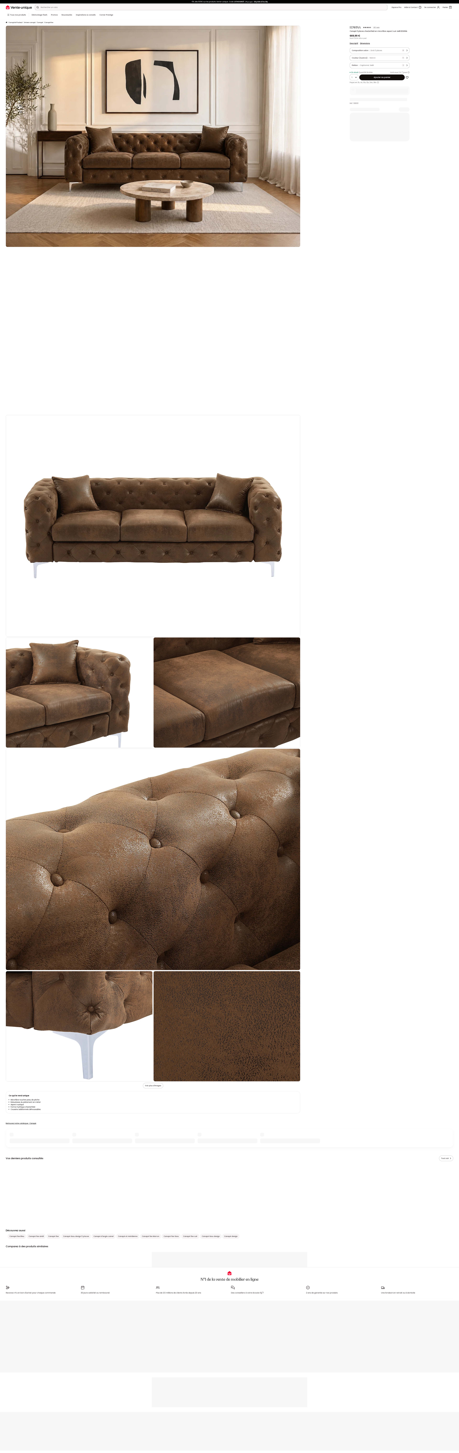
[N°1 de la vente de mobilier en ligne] (19, 7)
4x (361, 82)
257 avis (376, 27)
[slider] (156, 410)
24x (371, 82)
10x (364, 82)
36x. (375, 82)
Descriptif (354, 43)
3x (359, 82)
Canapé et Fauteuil (15, 22)
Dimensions (365, 43)
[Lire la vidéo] (9, 410)
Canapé (40, 22)
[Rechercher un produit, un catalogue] (37, 7)
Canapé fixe (48, 22)
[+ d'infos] (378, 82)
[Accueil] (6, 22)
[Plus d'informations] (409, 72)
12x (367, 82)
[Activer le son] (15, 410)
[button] (153, 331)
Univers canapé (29, 22)
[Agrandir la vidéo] (296, 410)
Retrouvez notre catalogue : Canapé (21, 1123)
